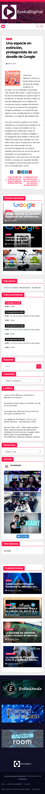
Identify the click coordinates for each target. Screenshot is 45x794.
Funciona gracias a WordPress (15, 776)
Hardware (9, 629)
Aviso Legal (36, 789)
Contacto (27, 784)
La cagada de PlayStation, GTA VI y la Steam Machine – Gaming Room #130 (22, 660)
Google (9, 39)
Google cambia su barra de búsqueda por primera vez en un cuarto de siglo (22, 216)
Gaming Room (10, 653)
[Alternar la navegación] (41, 26)
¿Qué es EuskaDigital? (14, 784)
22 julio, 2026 (13, 615)
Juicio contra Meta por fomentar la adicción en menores (20, 586)
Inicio (3, 784)
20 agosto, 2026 (14, 590)
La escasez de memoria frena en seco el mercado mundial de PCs (21, 635)
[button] (37, 26)
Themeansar (22, 779)
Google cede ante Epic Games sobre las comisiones (19, 240)
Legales (8, 580)
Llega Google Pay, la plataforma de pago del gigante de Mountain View (15, 180)
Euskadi (8, 605)
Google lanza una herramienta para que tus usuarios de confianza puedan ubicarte (30, 181)
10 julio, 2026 (13, 639)
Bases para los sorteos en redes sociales (16, 789)
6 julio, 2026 (13, 663)
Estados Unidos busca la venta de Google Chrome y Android (22, 263)
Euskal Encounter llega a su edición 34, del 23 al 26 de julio (21, 611)
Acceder (7, 551)
